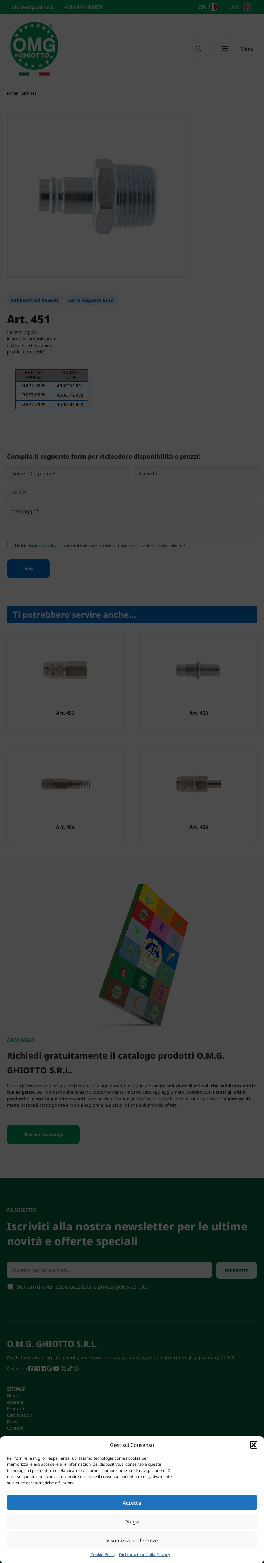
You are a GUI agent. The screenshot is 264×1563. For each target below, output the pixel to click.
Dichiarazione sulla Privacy (144, 1555)
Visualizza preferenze (132, 1540)
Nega (132, 1521)
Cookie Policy (103, 1555)
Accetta (132, 1502)
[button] (253, 1444)
